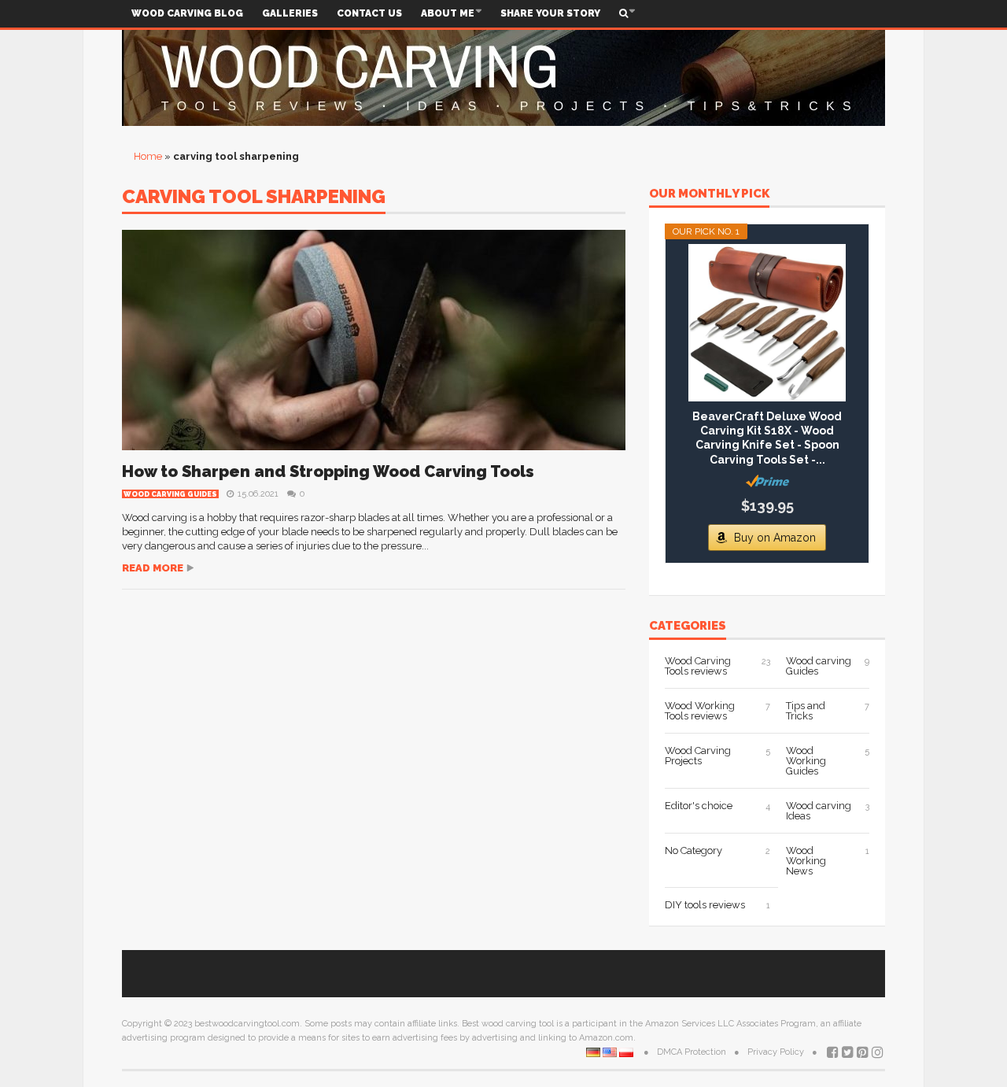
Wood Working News (806, 860)
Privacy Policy (775, 1052)
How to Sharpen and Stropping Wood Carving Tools (328, 471)
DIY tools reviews (705, 905)
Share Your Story (550, 13)
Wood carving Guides (170, 494)
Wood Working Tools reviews (700, 711)
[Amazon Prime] (767, 481)
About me (447, 13)
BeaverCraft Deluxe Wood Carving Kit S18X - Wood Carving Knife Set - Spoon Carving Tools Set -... (767, 438)
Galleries (290, 13)
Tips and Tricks (805, 711)
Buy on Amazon (775, 537)
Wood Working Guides (806, 760)
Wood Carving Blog (187, 13)
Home (148, 156)
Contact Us (369, 13)
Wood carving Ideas (818, 810)
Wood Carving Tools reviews (698, 666)
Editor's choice (698, 805)
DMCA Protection (691, 1052)
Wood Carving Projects (698, 755)
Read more (152, 568)
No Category (693, 850)
